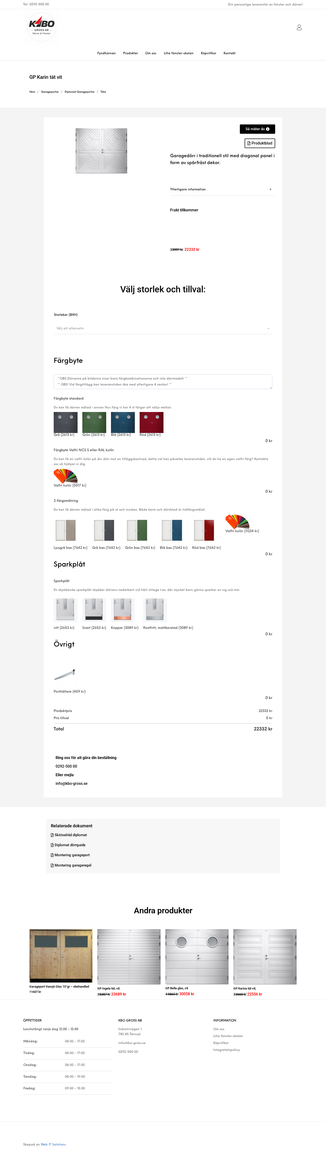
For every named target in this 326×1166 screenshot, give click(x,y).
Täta (103, 92)
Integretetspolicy (226, 1050)
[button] (260, 143)
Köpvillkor (221, 1043)
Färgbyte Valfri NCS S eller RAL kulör (84, 450)
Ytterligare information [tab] (188, 189)
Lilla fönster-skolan (228, 1036)
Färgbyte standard (69, 399)
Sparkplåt (61, 581)
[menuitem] (106, 53)
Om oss (218, 1029)
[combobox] (163, 328)
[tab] (222, 189)
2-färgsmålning (66, 501)
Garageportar (50, 92)
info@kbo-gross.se (132, 1043)
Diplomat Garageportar (80, 92)
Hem (32, 92)
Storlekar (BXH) (66, 314)
